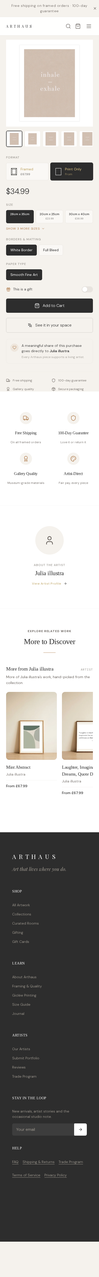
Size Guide (21, 1004)
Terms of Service (26, 1175)
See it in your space (53, 325)
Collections (21, 914)
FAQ (15, 1162)
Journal (18, 1013)
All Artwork (21, 905)
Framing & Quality (27, 986)
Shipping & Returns (39, 1162)
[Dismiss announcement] (95, 8)
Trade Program (24, 1076)
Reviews (19, 1067)
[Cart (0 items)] (78, 26)
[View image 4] (69, 139)
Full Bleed (51, 250)
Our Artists (21, 1049)
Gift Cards (20, 941)
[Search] (68, 26)
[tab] (27, 171)
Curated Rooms (25, 923)
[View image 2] (32, 139)
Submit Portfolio (25, 1058)
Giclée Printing (24, 995)
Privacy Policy (55, 1175)
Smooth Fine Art (24, 274)
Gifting (17, 932)
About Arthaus (24, 977)
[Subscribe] (80, 1129)
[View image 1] (14, 139)
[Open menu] (89, 26)
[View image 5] (87, 139)
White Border (21, 250)
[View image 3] (51, 139)
